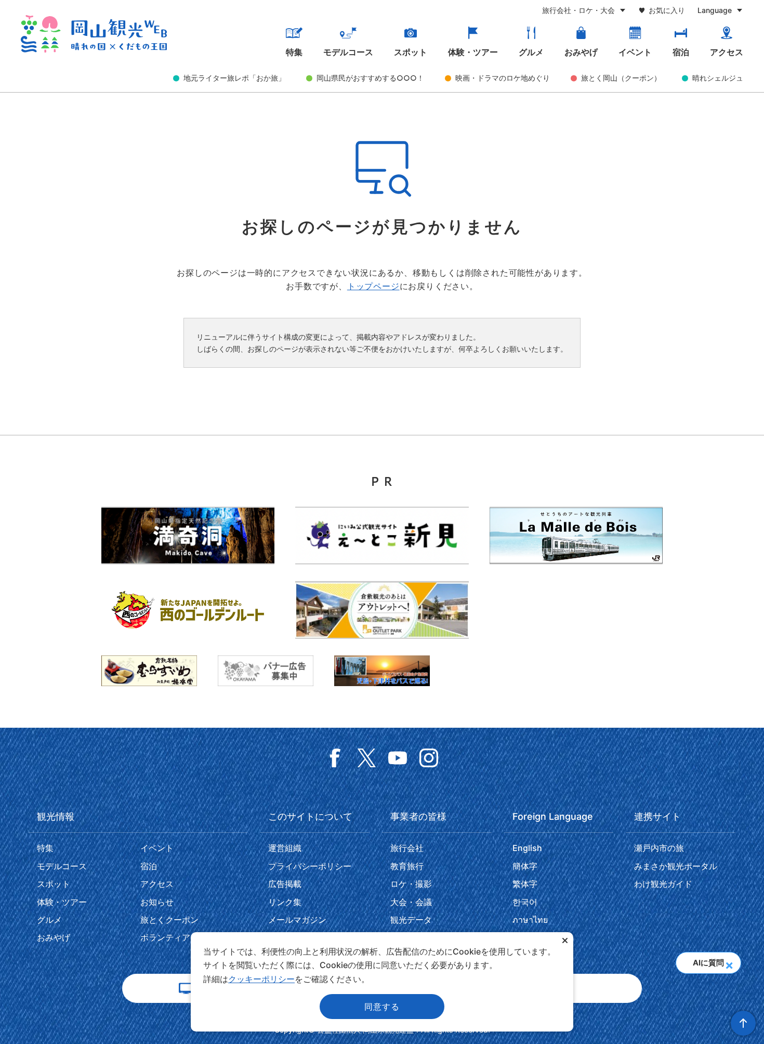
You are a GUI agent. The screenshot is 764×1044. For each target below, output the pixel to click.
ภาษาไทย (530, 919)
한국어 (524, 902)
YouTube (397, 758)
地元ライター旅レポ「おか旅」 (234, 77)
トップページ (373, 286)
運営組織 (284, 848)
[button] (729, 962)
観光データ (411, 919)
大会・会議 (411, 902)
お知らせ (157, 902)
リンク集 (284, 902)
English (527, 848)
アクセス (726, 52)
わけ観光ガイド (663, 884)
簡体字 (524, 866)
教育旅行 (407, 866)
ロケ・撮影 (411, 884)
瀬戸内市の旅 (659, 848)
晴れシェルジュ (717, 77)
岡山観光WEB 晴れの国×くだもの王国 (94, 34)
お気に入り (667, 10)
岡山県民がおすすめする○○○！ (370, 77)
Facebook (335, 758)
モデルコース (348, 52)
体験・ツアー (473, 52)
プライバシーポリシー (309, 866)
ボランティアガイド (177, 937)
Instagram (428, 758)
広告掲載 (284, 884)
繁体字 (524, 884)
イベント (635, 52)
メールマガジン (297, 919)
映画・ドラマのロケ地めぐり (502, 77)
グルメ (531, 52)
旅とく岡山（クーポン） (621, 77)
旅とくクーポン (169, 919)
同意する (381, 1006)
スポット (410, 52)
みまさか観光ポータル (675, 866)
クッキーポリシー (261, 979)
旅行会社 (407, 848)
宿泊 (681, 52)
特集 (294, 52)
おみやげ (581, 52)
